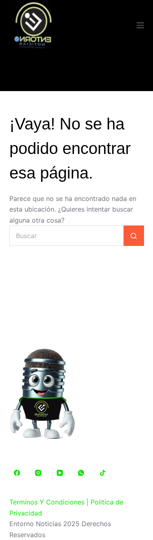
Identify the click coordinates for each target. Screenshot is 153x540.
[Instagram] (38, 473)
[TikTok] (103, 473)
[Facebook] (17, 473)
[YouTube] (60, 473)
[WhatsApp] (81, 473)
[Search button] (134, 235)
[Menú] (140, 25)
